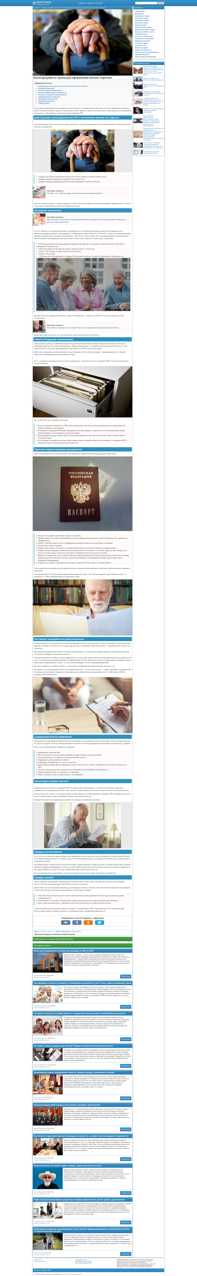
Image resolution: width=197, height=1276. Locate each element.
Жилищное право (141, 18)
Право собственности (143, 50)
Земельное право (141, 48)
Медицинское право (142, 41)
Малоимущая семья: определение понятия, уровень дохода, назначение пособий (74, 1072)
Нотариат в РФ (140, 45)
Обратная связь (39, 1261)
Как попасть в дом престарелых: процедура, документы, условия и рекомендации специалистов (81, 1136)
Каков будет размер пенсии (48, 99)
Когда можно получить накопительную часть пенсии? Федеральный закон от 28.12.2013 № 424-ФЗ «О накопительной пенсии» (81, 1230)
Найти (161, 3)
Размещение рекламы (83, 1261)
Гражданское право (142, 16)
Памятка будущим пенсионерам (49, 90)
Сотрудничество (81, 1260)
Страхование (140, 11)
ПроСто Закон (44, 2)
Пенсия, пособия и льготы (42, 977)
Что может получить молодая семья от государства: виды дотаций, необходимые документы (80, 1013)
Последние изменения (46, 88)
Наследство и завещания (144, 39)
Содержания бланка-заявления (49, 97)
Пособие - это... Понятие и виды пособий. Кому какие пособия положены (75, 193)
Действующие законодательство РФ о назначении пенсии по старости (63, 86)
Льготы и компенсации (144, 36)
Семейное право (141, 34)
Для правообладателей (83, 1263)
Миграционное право (143, 27)
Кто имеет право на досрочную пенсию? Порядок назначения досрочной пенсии (73, 1046)
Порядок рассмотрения (46, 101)
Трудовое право (141, 25)
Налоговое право (141, 23)
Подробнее (125, 976)
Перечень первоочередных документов (52, 92)
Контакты (99, 3)
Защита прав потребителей (145, 57)
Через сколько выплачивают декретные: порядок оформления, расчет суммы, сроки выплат (79, 1199)
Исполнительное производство (147, 52)
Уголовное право (141, 43)
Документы (139, 14)
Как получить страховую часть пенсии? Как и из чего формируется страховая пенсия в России (83, 328)
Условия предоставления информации (47, 1274)
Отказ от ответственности (72, 1274)
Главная (81, 3)
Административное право (145, 30)
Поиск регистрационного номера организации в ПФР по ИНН (63, 951)
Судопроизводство (142, 54)
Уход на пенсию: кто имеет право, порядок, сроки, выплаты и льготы (68, 1165)
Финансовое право (142, 20)
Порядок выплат (44, 103)
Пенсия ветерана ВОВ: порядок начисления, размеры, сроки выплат (67, 1105)
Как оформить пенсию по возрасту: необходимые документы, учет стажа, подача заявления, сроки (82, 983)
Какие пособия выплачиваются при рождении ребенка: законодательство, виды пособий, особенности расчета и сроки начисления (86, 221)
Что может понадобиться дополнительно (52, 95)
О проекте (90, 3)
